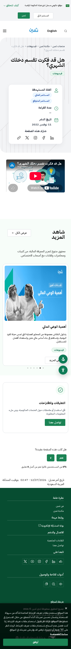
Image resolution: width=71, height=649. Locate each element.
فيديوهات (32, 46)
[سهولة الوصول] (63, 370)
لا (50, 458)
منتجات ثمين (58, 46)
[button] (43, 368)
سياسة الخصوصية (59, 634)
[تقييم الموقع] (63, 359)
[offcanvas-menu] (5, 30)
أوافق (35, 642)
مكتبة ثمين (44, 46)
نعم (61, 458)
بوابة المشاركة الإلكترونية (52, 526)
